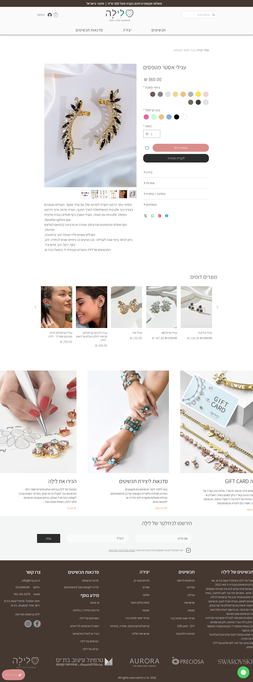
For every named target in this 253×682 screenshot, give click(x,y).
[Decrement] (157, 134)
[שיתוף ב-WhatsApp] (152, 216)
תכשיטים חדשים (186, 580)
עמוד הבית (203, 50)
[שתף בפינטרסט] (159, 216)
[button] (89, 30)
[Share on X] (145, 216)
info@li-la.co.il (31, 580)
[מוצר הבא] (35, 307)
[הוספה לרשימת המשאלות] (147, 148)
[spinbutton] (151, 134)
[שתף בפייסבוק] (166, 216)
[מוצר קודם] (217, 307)
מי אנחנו (94, 603)
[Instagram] (28, 623)
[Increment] (146, 134)
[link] (56, 14)
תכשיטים (187, 572)
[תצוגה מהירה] (196, 307)
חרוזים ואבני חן (141, 580)
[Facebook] (37, 623)
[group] (126, 317)
